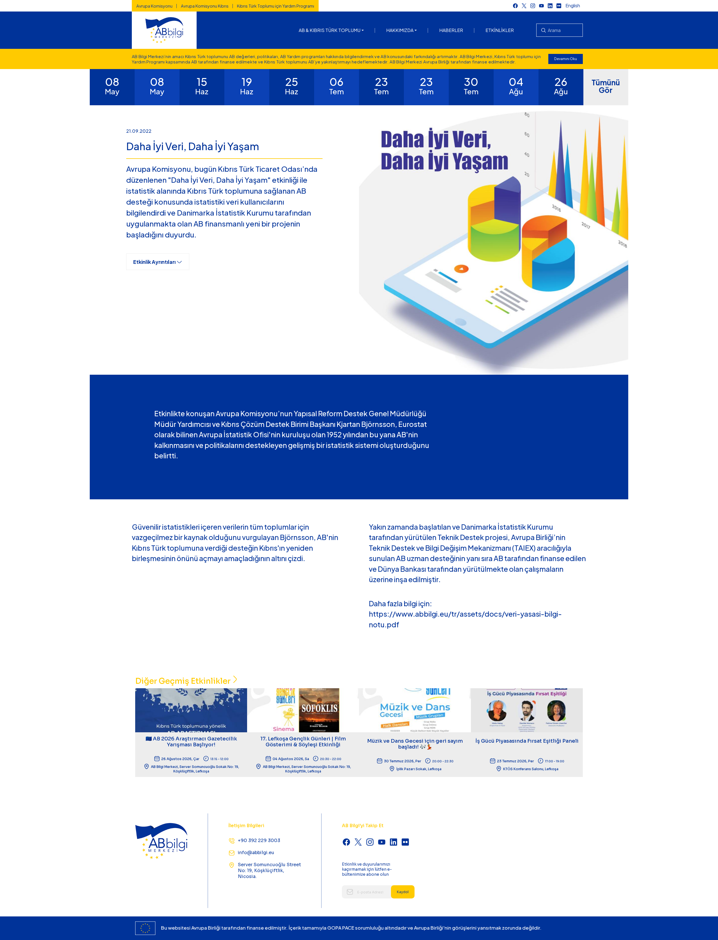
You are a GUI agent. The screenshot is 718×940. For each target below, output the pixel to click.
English (572, 5)
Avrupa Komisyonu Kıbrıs (205, 5)
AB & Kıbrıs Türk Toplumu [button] (329, 30)
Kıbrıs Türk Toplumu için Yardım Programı (275, 5)
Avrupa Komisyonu (154, 5)
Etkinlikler (499, 30)
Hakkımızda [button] (399, 30)
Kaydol (403, 892)
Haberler (451, 30)
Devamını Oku (565, 59)
